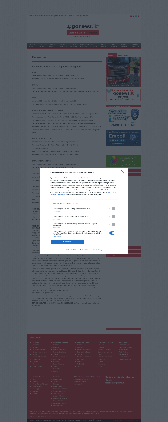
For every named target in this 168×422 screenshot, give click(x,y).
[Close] (123, 172)
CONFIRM (67, 241)
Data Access (84, 250)
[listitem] (84, 203)
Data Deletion (71, 250)
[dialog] (84, 211)
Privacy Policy (97, 250)
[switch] (112, 208)
